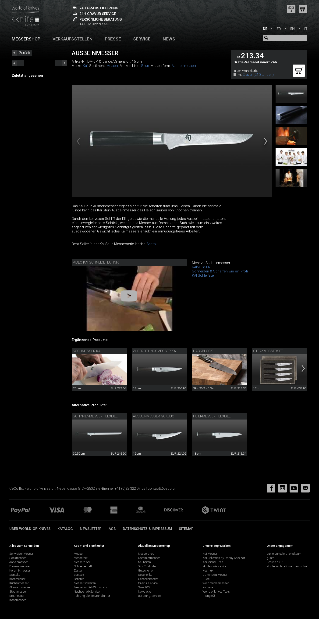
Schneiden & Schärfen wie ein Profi (220, 271)
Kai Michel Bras (212, 562)
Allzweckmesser (20, 587)
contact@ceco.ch (162, 488)
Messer (112, 66)
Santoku (152, 244)
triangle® (208, 595)
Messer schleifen (85, 583)
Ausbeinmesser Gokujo (153, 416)
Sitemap (186, 529)
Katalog (65, 529)
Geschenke (145, 574)
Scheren (79, 579)
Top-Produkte (147, 566)
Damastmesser (19, 566)
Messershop (26, 39)
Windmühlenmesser (215, 583)
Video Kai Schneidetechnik (96, 262)
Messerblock (82, 562)
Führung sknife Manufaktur (92, 595)
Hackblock (203, 351)
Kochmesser (17, 579)
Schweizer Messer (21, 553)
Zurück (24, 53)
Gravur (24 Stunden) (258, 74)
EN (292, 29)
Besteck (79, 574)
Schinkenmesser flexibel (95, 416)
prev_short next (61, 63)
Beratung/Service (149, 595)
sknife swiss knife (214, 566)
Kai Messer (209, 553)
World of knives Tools (216, 591)
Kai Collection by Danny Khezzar (223, 558)
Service (142, 39)
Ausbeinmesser (184, 66)
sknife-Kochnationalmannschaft (288, 566)
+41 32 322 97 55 (93, 24)
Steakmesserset (268, 351)
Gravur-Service (148, 583)
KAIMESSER (201, 267)
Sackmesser (17, 558)
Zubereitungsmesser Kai (155, 351)
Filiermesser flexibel (212, 416)
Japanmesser (18, 562)
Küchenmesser (19, 583)
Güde (205, 579)
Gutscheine (145, 570)
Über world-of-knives (29, 529)
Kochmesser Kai (87, 351)
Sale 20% (144, 587)
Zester (78, 570)
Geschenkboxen (148, 579)
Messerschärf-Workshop (90, 587)
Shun (145, 66)
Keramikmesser (19, 570)
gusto (270, 558)
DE (265, 29)
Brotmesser (17, 595)
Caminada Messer (214, 574)
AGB (112, 529)
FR (279, 29)
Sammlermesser (149, 558)
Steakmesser (18, 591)
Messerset (81, 558)
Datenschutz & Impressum (147, 529)
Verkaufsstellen (72, 39)
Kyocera (207, 587)
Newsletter (91, 529)
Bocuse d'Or (275, 562)
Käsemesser (17, 600)
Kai (85, 66)
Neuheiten (144, 562)
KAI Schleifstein (204, 275)
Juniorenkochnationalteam (284, 553)
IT (305, 29)
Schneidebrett (83, 566)
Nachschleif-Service (86, 591)
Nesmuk (207, 570)
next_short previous (18, 63)
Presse (113, 39)
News (169, 39)
